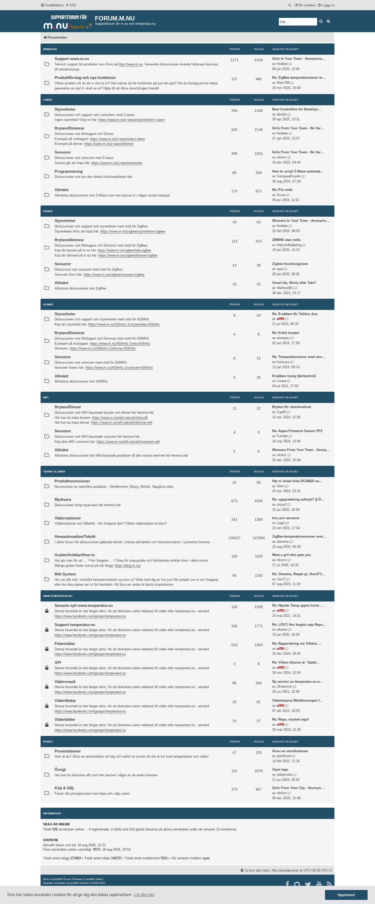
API (58, 662)
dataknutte (284, 774)
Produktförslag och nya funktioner (85, 78)
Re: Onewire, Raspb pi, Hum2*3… (298, 574)
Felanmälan (65, 644)
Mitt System (65, 574)
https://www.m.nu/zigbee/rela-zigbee (124, 250)
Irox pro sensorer (285, 518)
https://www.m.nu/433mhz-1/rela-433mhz (120, 343)
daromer (283, 541)
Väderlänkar (65, 701)
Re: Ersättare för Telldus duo (294, 314)
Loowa (281, 381)
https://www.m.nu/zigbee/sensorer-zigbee (114, 274)
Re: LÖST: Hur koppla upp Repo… (299, 625)
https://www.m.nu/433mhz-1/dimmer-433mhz (103, 348)
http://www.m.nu (131, 64)
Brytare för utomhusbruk (291, 407)
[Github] (297, 884)
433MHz (48, 304)
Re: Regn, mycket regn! (290, 719)
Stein (280, 486)
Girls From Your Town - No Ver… (298, 128)
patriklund (284, 756)
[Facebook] (287, 884)
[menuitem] (70, 5)
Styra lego (280, 769)
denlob (281, 114)
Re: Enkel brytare (285, 333)
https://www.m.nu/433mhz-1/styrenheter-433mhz (124, 324)
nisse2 (281, 504)
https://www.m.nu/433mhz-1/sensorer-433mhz (119, 367)
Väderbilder (65, 719)
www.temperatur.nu (57, 596)
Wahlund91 (285, 288)
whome (282, 629)
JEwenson (284, 686)
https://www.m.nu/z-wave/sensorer (116, 163)
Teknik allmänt (54, 471)
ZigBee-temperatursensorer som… (299, 536)
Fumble (282, 436)
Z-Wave (48, 99)
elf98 (280, 319)
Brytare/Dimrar (68, 407)
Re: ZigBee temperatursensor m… (299, 77)
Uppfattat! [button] (346, 895)
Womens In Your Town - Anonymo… (301, 221)
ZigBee (48, 211)
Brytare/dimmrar (69, 240)
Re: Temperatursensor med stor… (298, 357)
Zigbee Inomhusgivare (290, 264)
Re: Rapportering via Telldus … (296, 643)
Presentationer (68, 751)
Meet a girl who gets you (291, 555)
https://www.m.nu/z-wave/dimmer (108, 144)
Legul (281, 523)
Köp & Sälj (64, 788)
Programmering (69, 171)
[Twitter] (308, 884)
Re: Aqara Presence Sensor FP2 (297, 431)
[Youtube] (319, 884)
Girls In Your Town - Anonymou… (299, 59)
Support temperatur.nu (75, 625)
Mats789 (283, 83)
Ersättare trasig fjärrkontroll (294, 376)
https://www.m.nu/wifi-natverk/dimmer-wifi (121, 422)
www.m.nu (50, 49)
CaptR (281, 412)
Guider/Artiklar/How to (75, 555)
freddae (282, 64)
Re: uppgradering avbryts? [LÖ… (298, 499)
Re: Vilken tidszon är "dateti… (296, 662)
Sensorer (63, 152)
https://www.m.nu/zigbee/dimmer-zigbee (127, 255)
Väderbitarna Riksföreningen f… (297, 700)
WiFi (45, 397)
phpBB (57, 879)
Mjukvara (63, 499)
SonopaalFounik (289, 176)
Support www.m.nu (72, 59)
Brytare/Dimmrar (69, 128)
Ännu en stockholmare (290, 751)
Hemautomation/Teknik (75, 537)
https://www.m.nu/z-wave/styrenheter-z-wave (131, 120)
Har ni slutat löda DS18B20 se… (297, 481)
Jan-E (281, 579)
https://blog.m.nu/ (128, 565)
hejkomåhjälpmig (289, 245)
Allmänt (61, 190)
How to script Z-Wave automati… (298, 171)
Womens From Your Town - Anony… (301, 450)
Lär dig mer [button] (144, 895)
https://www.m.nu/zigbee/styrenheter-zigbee (133, 231)
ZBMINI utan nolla (286, 240)
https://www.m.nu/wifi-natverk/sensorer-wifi (128, 442)
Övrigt (48, 741)
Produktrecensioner (72, 481)
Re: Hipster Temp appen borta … (297, 605)
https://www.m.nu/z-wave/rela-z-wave (117, 139)
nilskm (281, 157)
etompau (283, 338)
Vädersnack (65, 682)
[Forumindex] (68, 20)
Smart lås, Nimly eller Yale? (294, 283)
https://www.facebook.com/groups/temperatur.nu (90, 616)
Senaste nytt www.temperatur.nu (84, 606)
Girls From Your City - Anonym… (298, 788)
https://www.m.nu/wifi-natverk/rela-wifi (120, 418)
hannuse (283, 362)
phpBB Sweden (79, 883)
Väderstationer (68, 518)
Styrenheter (65, 109)
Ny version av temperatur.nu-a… (297, 681)
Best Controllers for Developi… (296, 109)
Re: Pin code (282, 190)
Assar (281, 195)
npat (280, 269)
